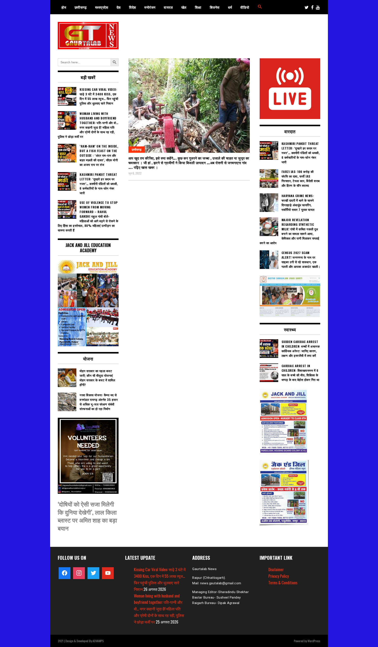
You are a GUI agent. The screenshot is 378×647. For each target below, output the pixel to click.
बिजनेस (215, 7)
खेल (184, 7)
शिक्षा (198, 7)
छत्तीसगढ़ (81, 7)
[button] (259, 7)
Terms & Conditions (282, 582)
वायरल (168, 7)
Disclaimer (276, 569)
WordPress (314, 640)
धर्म (230, 7)
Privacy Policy (278, 576)
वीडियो (244, 7)
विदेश (132, 7)
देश (119, 7)
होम (63, 7)
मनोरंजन (150, 7)
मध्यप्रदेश (101, 7)
